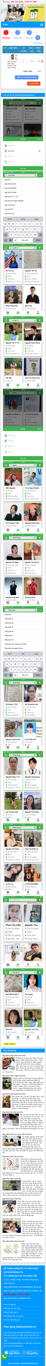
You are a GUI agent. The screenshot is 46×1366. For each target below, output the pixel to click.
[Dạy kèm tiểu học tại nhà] (10, 1170)
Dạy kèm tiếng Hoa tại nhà (13, 1241)
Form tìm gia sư (10, 1304)
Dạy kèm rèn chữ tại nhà (12, 1112)
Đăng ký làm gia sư (11, 1312)
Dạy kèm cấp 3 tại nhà (11, 1179)
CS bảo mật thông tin (12, 1320)
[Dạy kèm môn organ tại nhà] (7, 1089)
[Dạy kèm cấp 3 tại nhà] (11, 1190)
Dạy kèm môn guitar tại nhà (13, 1094)
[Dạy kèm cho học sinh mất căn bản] (11, 1146)
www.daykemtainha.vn (29, 1363)
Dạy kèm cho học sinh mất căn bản (17, 1134)
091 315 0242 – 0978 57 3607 (24, 2)
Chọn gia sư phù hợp (12, 1308)
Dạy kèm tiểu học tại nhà (12, 1156)
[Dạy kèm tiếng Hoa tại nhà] (11, 1254)
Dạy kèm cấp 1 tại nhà (11, 1219)
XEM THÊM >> (9, 1044)
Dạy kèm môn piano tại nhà (13, 1055)
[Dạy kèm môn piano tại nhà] (8, 1069)
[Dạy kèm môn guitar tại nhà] (6, 1107)
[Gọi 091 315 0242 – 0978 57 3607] (4, 1357)
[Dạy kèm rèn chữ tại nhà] (10, 1125)
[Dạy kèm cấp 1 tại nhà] (11, 1232)
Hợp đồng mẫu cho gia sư (14, 1316)
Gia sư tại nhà (13, 1363)
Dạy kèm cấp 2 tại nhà (11, 1199)
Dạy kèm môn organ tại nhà (13, 1076)
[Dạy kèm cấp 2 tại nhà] (9, 1212)
